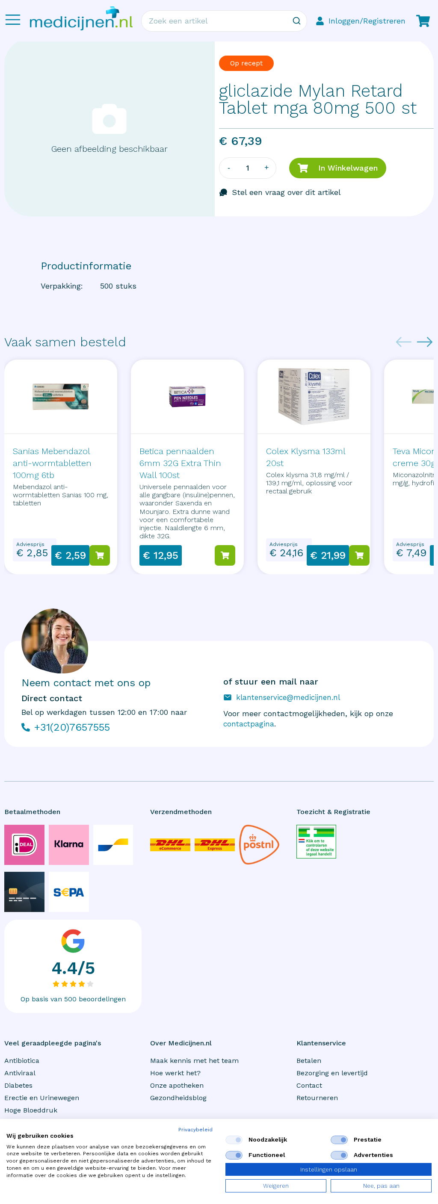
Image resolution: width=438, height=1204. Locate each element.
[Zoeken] (296, 21)
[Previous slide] (404, 342)
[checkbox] (234, 1140)
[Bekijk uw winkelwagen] (423, 21)
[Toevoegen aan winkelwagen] (99, 555)
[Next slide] (425, 342)
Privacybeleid (195, 1129)
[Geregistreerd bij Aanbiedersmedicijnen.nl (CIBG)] (316, 841)
